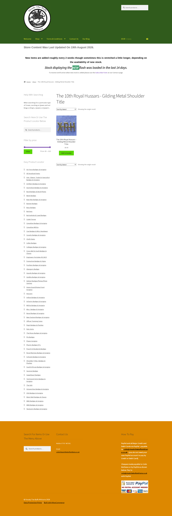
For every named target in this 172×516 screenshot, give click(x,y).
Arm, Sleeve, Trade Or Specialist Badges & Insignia (38, 178)
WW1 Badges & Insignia (34, 401)
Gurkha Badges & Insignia (35, 277)
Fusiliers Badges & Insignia (36, 265)
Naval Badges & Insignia (35, 313)
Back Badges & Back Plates (36, 192)
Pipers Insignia (31, 341)
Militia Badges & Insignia (35, 305)
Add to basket (66, 153)
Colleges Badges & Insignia (36, 247)
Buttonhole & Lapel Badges (36, 215)
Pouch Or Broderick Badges (36, 349)
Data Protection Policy (33, 502)
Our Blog (86, 39)
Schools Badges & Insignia (36, 357)
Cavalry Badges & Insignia (36, 235)
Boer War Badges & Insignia (36, 200)
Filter (28, 151)
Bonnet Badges (31, 204)
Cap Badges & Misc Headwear (37, 231)
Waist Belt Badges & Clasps (36, 397)
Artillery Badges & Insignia (36, 184)
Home (29, 82)
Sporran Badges (32, 371)
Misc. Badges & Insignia (35, 309)
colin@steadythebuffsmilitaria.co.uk (67, 452)
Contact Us (74, 39)
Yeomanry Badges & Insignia (36, 409)
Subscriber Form (101, 73)
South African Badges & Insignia (38, 367)
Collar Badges (31, 243)
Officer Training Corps (34, 321)
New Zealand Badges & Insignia (37, 317)
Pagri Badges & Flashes (34, 325)
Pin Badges (30, 337)
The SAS (29, 385)
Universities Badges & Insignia (37, 389)
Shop (37, 39)
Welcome (27, 39)
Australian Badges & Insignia (37, 188)
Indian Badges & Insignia (35, 297)
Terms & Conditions (54, 39)
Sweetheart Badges (33, 375)
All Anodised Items (33, 173)
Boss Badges (31, 207)
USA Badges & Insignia (34, 393)
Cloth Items (30, 239)
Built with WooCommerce (54, 502)
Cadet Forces (31, 219)
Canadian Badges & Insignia (36, 223)
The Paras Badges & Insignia (36, 333)
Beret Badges (31, 196)
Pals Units (30, 329)
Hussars (29, 294)
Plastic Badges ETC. (33, 345)
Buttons (29, 211)
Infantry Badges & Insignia (36, 301)
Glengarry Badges (32, 269)
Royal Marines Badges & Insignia (38, 353)
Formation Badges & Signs (36, 261)
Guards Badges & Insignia (35, 273)
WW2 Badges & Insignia (34, 405)
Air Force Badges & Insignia (36, 169)
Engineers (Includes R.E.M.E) (36, 257)
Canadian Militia (32, 227)
